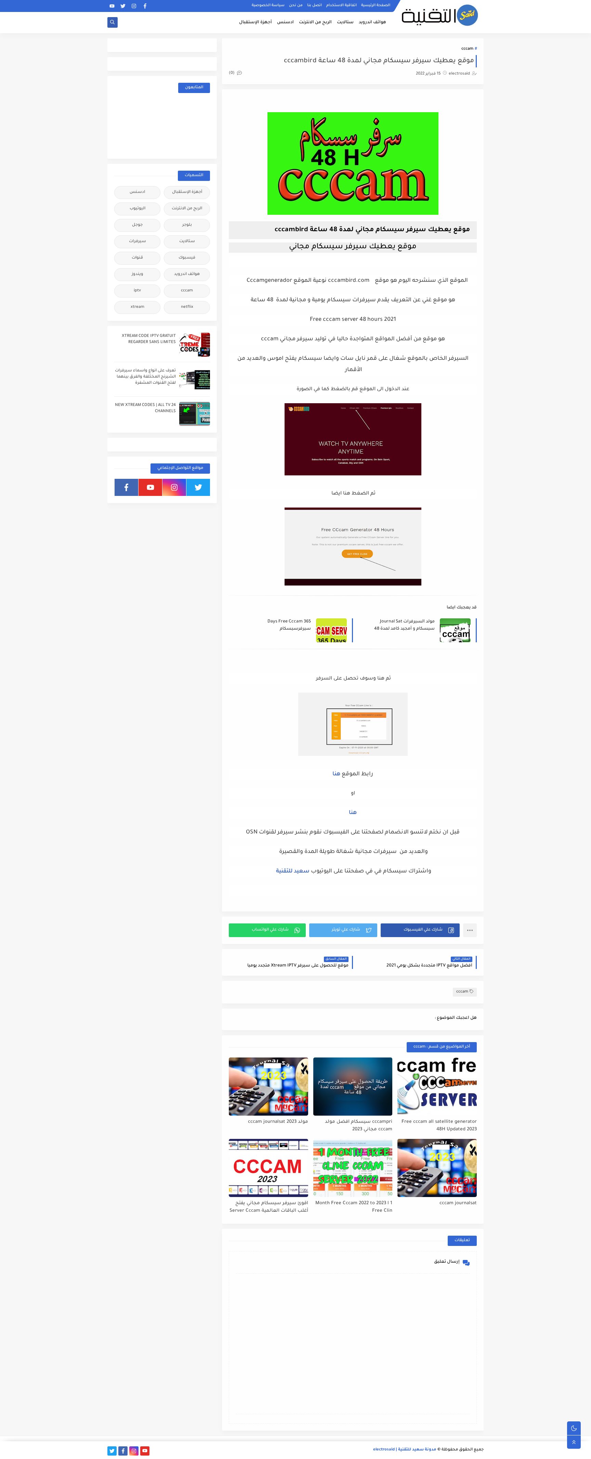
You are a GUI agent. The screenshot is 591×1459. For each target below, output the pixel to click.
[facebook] (144, 6)
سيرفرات (137, 241)
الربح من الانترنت (315, 22)
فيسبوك (187, 258)
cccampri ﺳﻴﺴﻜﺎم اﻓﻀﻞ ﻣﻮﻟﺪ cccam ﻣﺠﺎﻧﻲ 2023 (358, 1125)
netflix (187, 307)
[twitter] (123, 6)
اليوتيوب (137, 209)
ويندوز (137, 274)
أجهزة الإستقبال (255, 22)
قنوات (137, 258)
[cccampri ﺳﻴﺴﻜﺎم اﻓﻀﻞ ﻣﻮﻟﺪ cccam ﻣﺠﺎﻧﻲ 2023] (353, 1086)
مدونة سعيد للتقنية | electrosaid (404, 1450)
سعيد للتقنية (293, 871)
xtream (137, 307)
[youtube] (112, 6)
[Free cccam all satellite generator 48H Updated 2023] (437, 1086)
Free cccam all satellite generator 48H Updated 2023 (439, 1125)
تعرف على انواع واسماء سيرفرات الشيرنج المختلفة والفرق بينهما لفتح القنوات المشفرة (145, 377)
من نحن (296, 5)
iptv (137, 291)
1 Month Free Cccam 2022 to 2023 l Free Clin (353, 1207)
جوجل (137, 225)
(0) (232, 73)
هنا (336, 774)
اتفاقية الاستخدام (341, 5)
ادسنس (285, 22)
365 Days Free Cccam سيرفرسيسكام (289, 625)
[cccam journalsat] (437, 1168)
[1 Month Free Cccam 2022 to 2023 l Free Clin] (353, 1168)
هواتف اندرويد (372, 22)
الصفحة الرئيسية (375, 5)
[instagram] (134, 6)
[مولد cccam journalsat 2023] (268, 1086)
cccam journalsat (458, 1203)
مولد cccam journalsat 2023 (278, 1122)
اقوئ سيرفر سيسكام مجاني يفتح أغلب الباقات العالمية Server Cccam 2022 (268, 1207)
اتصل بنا (314, 5)
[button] (420, 930)
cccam (467, 49)
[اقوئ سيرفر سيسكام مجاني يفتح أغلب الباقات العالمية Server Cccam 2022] (268, 1168)
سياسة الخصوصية (268, 5)
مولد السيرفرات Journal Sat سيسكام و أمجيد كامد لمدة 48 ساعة (404, 625)
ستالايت (345, 22)
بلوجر (187, 225)
